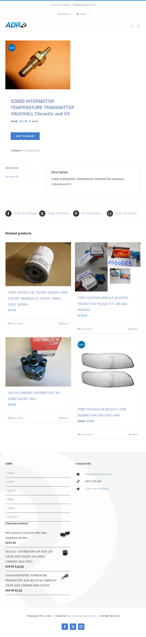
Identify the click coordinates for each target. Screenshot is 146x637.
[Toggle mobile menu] (139, 26)
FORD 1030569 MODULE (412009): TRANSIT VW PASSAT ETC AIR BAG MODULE (103, 304)
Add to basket (25, 136)
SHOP (10, 481)
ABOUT (11, 490)
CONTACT (13, 517)
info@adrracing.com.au (84, 4)
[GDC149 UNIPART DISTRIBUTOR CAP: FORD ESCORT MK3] (38, 362)
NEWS (10, 499)
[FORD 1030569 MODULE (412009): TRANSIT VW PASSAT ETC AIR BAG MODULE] (107, 266)
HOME (11, 473)
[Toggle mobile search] (131, 26)
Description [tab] (12, 168)
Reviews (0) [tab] (12, 176)
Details (65, 323)
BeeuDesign (72, 615)
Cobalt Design (89, 615)
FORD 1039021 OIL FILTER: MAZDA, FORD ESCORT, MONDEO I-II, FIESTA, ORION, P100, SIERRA (38, 298)
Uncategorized (31, 150)
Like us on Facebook (97, 488)
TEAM (10, 508)
